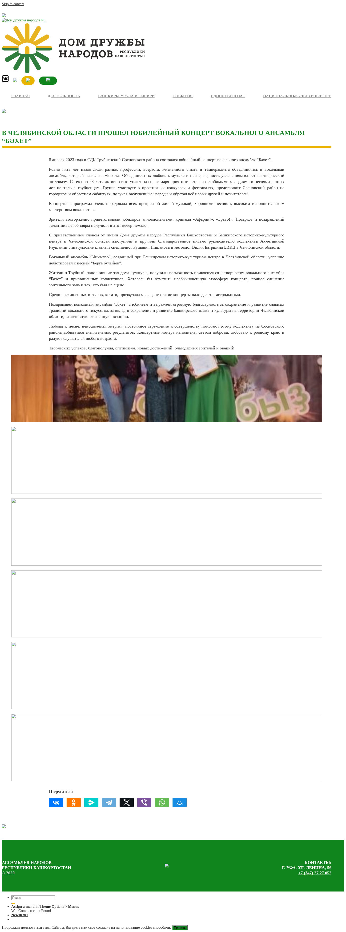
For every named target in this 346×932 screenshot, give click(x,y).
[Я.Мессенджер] (91, 802)
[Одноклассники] (74, 802)
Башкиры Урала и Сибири (126, 96)
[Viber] (144, 802)
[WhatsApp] (162, 802)
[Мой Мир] (180, 802)
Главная (20, 96)
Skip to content (13, 4)
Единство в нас (228, 96)
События (183, 96)
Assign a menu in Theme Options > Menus (45, 906)
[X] (127, 802)
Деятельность (64, 96)
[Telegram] (109, 802)
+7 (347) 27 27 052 (314, 873)
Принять (180, 927)
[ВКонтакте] (56, 802)
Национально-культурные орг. (297, 96)
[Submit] (13, 903)
